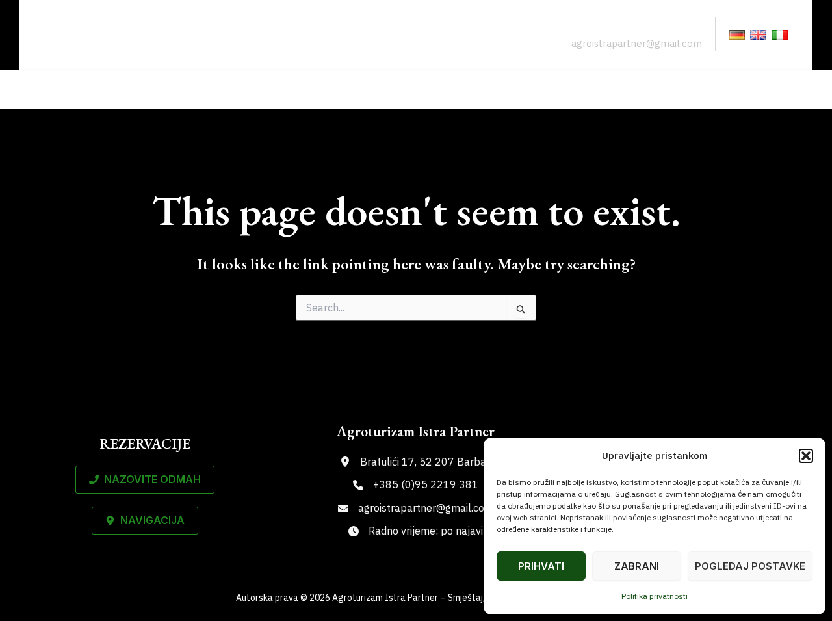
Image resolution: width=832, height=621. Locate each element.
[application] (469, 89)
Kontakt (760, 88)
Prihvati (541, 566)
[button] (806, 455)
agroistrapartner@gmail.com (636, 43)
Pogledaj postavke (750, 566)
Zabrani (636, 566)
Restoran (522, 88)
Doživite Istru (680, 88)
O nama (603, 88)
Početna (370, 88)
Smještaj (439, 88)
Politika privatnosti (654, 596)
